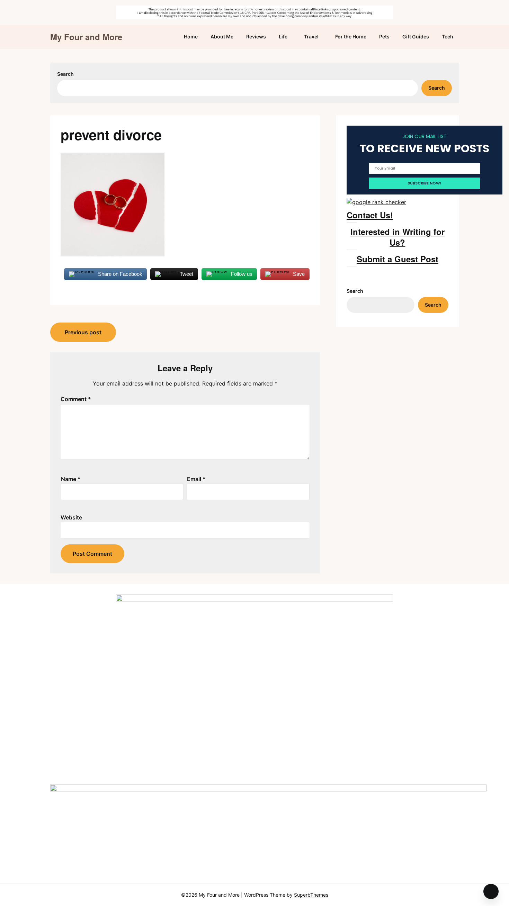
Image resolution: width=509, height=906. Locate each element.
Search (65, 74)
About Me (222, 36)
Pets (384, 36)
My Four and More (86, 36)
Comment (76, 399)
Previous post (83, 332)
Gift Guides (415, 36)
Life (283, 36)
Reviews (256, 36)
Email (196, 478)
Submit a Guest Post (397, 259)
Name (71, 478)
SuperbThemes (311, 895)
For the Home (350, 36)
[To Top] (491, 891)
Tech (447, 36)
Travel (311, 36)
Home (191, 36)
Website (71, 517)
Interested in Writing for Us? (397, 237)
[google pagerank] (376, 202)
